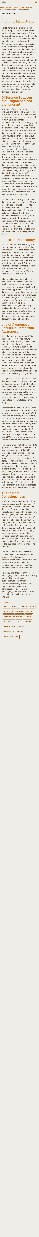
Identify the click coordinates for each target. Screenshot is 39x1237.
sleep (6, 606)
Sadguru (27, 621)
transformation (11, 637)
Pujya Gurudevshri (26, 7)
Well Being (8, 611)
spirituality (9, 626)
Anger (24, 606)
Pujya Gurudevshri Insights (8, 9)
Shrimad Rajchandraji (14, 616)
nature (20, 632)
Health (29, 611)
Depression (9, 632)
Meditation (9, 621)
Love (19, 621)
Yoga (32, 606)
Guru (29, 616)
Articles (16, 7)
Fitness (19, 611)
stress (21, 626)
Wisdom (8, 7)
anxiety (15, 606)
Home (2, 7)
